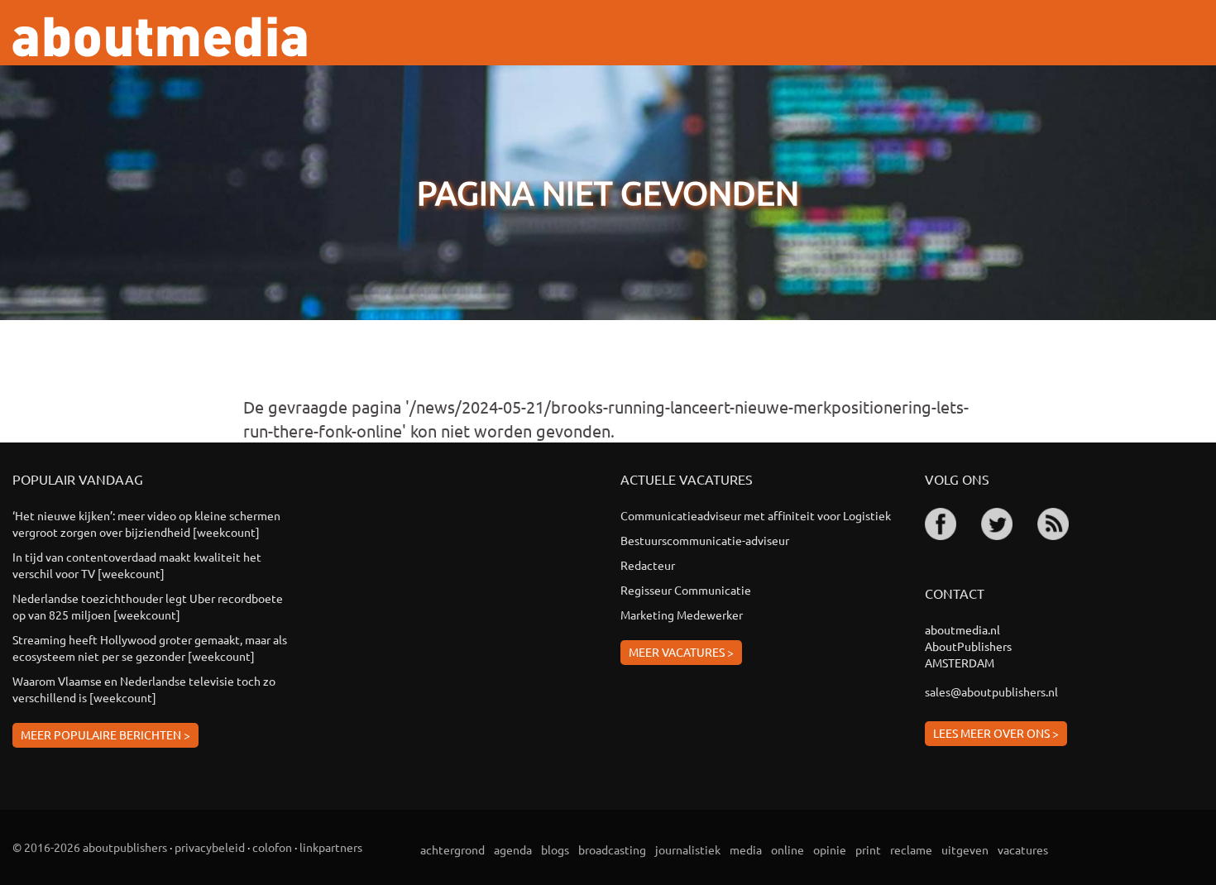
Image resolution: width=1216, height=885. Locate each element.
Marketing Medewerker (681, 614)
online (787, 849)
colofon (272, 847)
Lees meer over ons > (996, 732)
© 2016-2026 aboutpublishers (89, 847)
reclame (911, 849)
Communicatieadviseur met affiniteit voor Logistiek (755, 515)
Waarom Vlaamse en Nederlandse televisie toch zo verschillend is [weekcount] (143, 689)
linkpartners (330, 847)
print (868, 849)
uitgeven (965, 849)
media (746, 849)
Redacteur (647, 564)
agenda (513, 849)
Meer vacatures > (681, 651)
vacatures (1023, 849)
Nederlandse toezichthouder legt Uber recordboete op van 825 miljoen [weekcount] (147, 606)
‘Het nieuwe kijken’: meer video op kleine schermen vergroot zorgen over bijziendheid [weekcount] (146, 523)
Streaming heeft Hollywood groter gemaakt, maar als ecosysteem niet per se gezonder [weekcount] (149, 647)
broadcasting (612, 849)
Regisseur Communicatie (685, 589)
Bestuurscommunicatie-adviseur (704, 540)
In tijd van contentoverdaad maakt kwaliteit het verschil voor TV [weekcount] (136, 565)
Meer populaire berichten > (105, 734)
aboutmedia (159, 37)
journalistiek (688, 849)
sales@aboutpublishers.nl (991, 691)
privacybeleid (210, 847)
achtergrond (452, 849)
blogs (555, 849)
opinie (829, 849)
